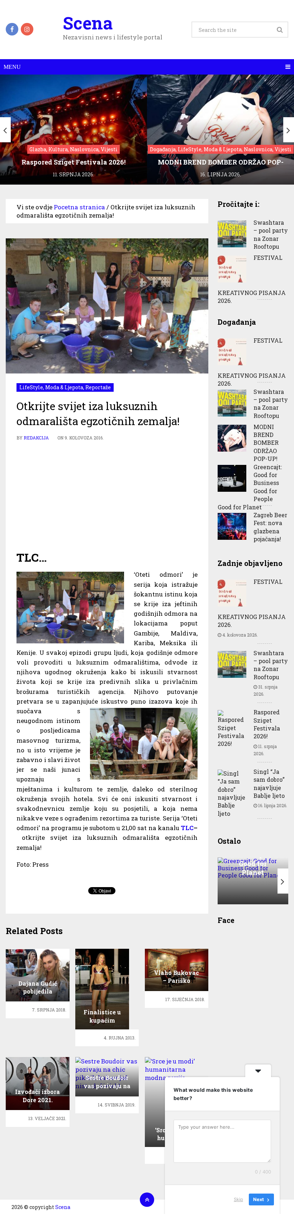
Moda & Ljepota (64, 387)
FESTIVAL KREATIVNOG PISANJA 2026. (252, 279)
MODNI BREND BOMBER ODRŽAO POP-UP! (266, 443)
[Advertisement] (107, 496)
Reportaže (98, 387)
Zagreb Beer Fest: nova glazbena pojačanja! (270, 527)
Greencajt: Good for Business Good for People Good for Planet (250, 487)
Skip (238, 1199)
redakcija (36, 438)
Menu (12, 67)
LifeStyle (31, 387)
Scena (88, 23)
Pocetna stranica (79, 207)
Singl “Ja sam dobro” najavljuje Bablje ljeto (269, 783)
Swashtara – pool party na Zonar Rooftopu (270, 234)
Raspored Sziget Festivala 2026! (266, 724)
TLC (187, 828)
